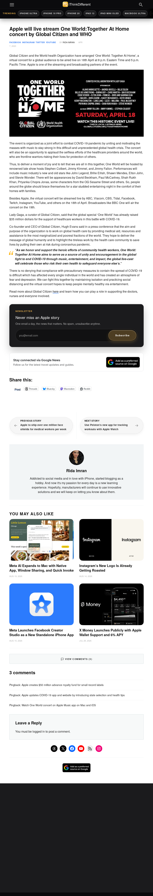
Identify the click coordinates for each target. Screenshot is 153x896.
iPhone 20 (73, 13)
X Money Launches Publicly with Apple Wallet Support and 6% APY (110, 632)
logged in (38, 731)
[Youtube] (81, 748)
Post (18, 388)
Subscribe (122, 335)
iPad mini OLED (109, 13)
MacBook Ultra (135, 13)
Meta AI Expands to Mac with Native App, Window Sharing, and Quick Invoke (41, 568)
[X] (63, 748)
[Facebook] (72, 748)
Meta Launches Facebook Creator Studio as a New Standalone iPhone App (41, 632)
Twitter (40, 42)
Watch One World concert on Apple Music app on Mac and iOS (59, 705)
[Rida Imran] (76, 457)
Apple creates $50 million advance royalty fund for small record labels (63, 685)
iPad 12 (90, 13)
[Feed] (90, 748)
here (56, 291)
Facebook (15, 42)
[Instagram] (99, 748)
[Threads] (54, 748)
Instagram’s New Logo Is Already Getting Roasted (105, 568)
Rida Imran (69, 42)
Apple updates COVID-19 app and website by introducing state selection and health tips (73, 695)
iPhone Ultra (28, 13)
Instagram (28, 42)
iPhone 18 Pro (52, 13)
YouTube (51, 42)
